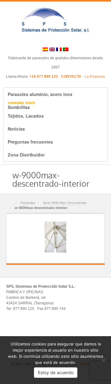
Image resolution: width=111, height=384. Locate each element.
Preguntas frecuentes (30, 142)
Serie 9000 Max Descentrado (65, 203)
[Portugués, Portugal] (65, 49)
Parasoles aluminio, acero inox (40, 94)
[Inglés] (52, 49)
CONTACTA (71, 76)
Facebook (43, 39)
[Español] (45, 49)
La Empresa (94, 76)
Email (35, 39)
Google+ (51, 39)
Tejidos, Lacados (26, 116)
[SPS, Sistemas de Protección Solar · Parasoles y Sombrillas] (55, 20)
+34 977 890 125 (43, 76)
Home (11, 203)
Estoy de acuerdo (55, 372)
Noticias (16, 129)
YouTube (76, 39)
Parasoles (27, 203)
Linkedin (60, 39)
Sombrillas (21, 105)
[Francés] (59, 49)
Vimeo (68, 39)
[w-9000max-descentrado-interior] (55, 237)
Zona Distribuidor (26, 155)
